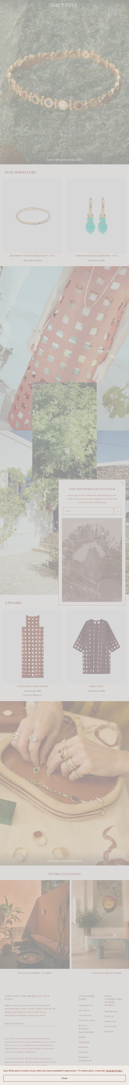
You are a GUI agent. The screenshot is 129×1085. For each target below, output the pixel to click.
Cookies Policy (114, 1070)
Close (64, 1078)
